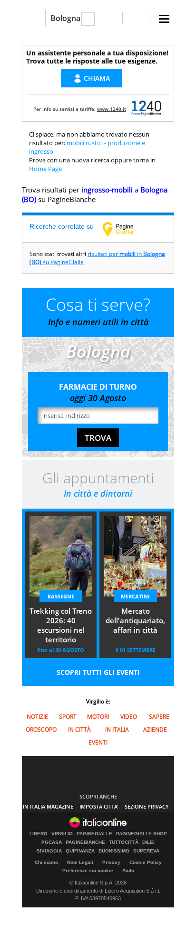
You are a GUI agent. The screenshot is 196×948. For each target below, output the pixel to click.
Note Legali (80, 862)
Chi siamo (46, 862)
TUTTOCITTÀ (123, 842)
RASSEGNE (61, 596)
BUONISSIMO (113, 851)
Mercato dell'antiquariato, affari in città (135, 620)
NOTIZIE (37, 717)
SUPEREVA (146, 851)
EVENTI (98, 742)
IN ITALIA (117, 729)
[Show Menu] (164, 19)
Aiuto (128, 870)
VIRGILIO (62, 833)
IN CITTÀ (79, 729)
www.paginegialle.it (125, 229)
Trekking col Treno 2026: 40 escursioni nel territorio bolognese (60, 626)
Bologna (65, 18)
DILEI (148, 842)
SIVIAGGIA (49, 851)
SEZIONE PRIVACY (147, 806)
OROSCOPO (41, 729)
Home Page (45, 168)
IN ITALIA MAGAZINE (48, 806)
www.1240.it (111, 109)
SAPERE (159, 717)
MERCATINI (135, 596)
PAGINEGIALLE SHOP (141, 833)
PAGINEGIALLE (94, 833)
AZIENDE (155, 729)
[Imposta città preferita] (33, 18)
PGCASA (51, 842)
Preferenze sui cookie (87, 870)
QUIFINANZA (80, 851)
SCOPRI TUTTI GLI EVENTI (98, 672)
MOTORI (98, 717)
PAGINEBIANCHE (85, 842)
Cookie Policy (145, 862)
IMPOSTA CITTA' (98, 806)
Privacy (111, 862)
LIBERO (38, 833)
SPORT (68, 717)
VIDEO (128, 717)
